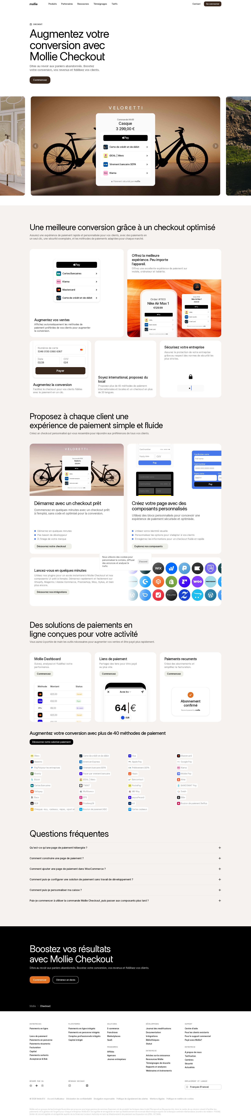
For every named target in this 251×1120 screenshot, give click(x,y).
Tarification (190, 1056)
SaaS (109, 1040)
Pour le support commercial (198, 1036)
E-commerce (113, 1028)
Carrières (189, 1060)
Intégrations (152, 1036)
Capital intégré (75, 1040)
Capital (33, 1051)
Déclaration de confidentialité (79, 1099)
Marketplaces (113, 1036)
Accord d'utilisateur (55, 1099)
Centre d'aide (191, 1028)
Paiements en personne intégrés (84, 1032)
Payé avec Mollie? (193, 1040)
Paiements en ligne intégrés (81, 1028)
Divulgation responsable (104, 1099)
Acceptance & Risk (38, 1059)
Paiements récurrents (40, 1043)
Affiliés (110, 1051)
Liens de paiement (38, 1036)
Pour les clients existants (197, 1032)
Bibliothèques (152, 1040)
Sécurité (189, 1063)
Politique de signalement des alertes (132, 1099)
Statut (149, 1043)
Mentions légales (157, 1099)
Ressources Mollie (154, 1059)
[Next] (215, 146)
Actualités (190, 1067)
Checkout (34, 1032)
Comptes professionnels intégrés (84, 1036)
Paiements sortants (39, 1055)
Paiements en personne (41, 1040)
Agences (111, 1055)
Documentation (153, 1032)
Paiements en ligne (39, 1028)
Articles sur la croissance (158, 1055)
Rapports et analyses (156, 1066)
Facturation (35, 1047)
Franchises (112, 1032)
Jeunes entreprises (116, 1059)
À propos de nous (193, 1052)
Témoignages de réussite (158, 1063)
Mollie (33, 1006)
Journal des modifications (158, 1028)
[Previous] (35, 146)
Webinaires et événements (159, 1070)
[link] (155, 581)
